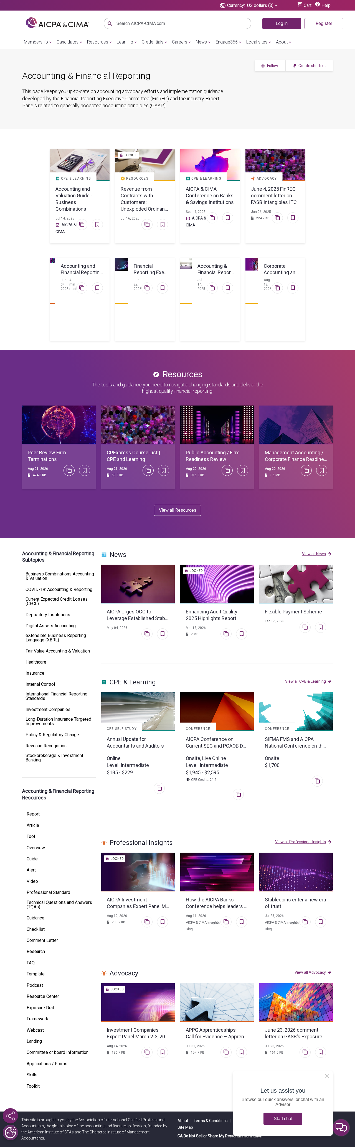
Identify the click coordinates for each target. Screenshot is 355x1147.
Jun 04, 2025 (65, 284)
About (282, 42)
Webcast (35, 1030)
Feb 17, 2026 (274, 621)
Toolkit (33, 1086)
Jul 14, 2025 (64, 218)
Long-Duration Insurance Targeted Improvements (58, 721)
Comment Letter (42, 940)
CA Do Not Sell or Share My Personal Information (220, 1136)
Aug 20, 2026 (196, 469)
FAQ (31, 963)
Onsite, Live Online (206, 758)
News (201, 42)
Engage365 (226, 42)
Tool (31, 836)
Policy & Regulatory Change (52, 735)
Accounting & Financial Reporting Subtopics (58, 556)
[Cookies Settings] (10, 1132)
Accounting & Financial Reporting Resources (58, 794)
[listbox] (262, 5)
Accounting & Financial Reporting (86, 75)
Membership (36, 42)
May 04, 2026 (117, 628)
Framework (37, 1019)
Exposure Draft (41, 1008)
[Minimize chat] (341, 1127)
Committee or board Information (57, 1052)
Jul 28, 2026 (274, 916)
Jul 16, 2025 (130, 218)
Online (114, 758)
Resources (97, 42)
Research (36, 951)
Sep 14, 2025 (196, 212)
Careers (179, 42)
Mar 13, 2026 (196, 628)
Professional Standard (48, 892)
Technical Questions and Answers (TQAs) (59, 904)
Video (32, 881)
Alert (31, 870)
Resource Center (43, 996)
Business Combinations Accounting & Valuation (60, 576)
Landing (34, 1041)
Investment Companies (48, 709)
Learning (125, 42)
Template (36, 974)
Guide (32, 859)
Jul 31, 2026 (195, 1046)
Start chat (283, 1118)
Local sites (256, 42)
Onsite (272, 758)
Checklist (36, 929)
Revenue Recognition (46, 746)
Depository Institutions (48, 615)
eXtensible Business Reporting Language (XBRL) (56, 637)
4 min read (72, 284)
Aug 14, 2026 (117, 1046)
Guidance (35, 918)
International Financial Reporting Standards (56, 696)
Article (33, 825)
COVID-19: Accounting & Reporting (59, 589)
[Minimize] (327, 1076)
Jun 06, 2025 (261, 212)
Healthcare (36, 662)
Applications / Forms (47, 1064)
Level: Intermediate (128, 765)
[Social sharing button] (10, 1115)
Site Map (185, 1127)
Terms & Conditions (212, 1120)
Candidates (67, 42)
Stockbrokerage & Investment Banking (54, 757)
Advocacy (124, 973)
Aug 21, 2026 (38, 469)
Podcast (35, 985)
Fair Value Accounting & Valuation (58, 651)
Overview (36, 848)
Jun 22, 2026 (137, 284)
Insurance (35, 673)
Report (33, 814)
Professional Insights (141, 843)
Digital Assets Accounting (51, 626)
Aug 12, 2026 (268, 284)
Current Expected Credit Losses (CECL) (57, 601)
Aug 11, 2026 (196, 916)
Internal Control (40, 684)
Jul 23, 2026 (274, 1046)
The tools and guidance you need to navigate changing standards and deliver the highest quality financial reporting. (177, 388)
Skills (32, 1075)
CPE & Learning (133, 682)
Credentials (152, 42)
